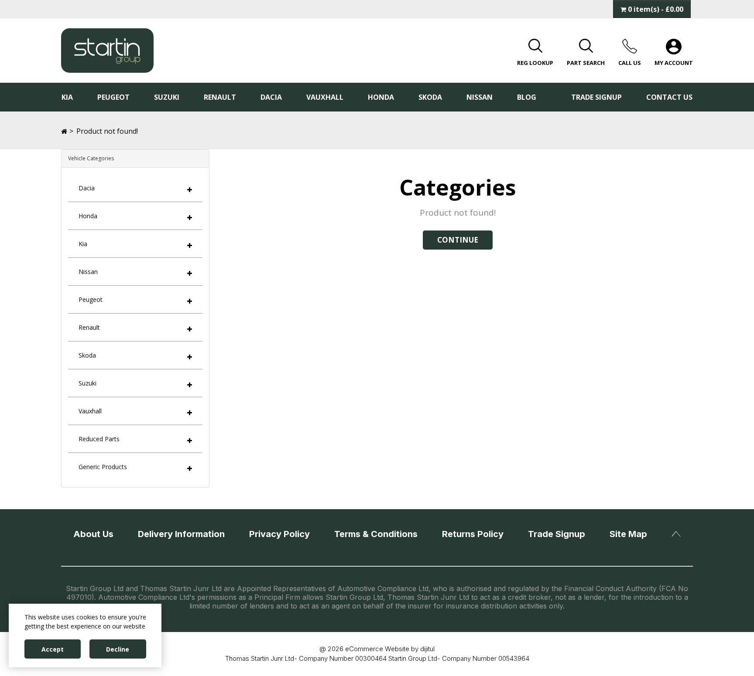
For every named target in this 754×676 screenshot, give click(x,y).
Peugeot (113, 97)
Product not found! (107, 131)
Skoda (430, 97)
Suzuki (166, 97)
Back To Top (676, 533)
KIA (67, 97)
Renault (220, 97)
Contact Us (669, 97)
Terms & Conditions (376, 534)
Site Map (628, 534)
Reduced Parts (99, 439)
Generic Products (103, 467)
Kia (83, 244)
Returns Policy (473, 534)
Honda (381, 97)
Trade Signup (596, 97)
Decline (117, 649)
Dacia (271, 97)
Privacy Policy (279, 534)
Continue (457, 240)
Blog (526, 97)
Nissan (479, 97)
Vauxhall (324, 97)
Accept (52, 649)
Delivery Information (181, 534)
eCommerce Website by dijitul (390, 649)
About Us (93, 534)
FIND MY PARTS (659, 67)
